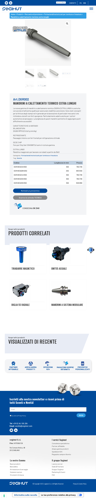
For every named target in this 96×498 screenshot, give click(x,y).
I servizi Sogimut (59, 439)
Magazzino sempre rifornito (61, 454)
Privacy (75, 484)
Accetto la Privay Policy (18, 415)
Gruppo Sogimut (58, 469)
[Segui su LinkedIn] (10, 3)
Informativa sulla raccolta (25, 495)
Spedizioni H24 (57, 452)
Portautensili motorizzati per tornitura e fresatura (62, 14)
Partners (60, 467)
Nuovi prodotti (15, 464)
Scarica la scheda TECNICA (30, 197)
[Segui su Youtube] (6, 3)
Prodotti (20, 14)
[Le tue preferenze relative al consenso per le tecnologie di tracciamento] (4, 496)
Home (13, 14)
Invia (81, 415)
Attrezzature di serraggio (19, 469)
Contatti (72, 3)
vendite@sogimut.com (23, 426)
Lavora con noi (57, 464)
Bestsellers (14, 467)
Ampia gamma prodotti (60, 449)
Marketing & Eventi (58, 472)
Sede (53, 467)
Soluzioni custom (16, 472)
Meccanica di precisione (33, 14)
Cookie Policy (82, 484)
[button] (67, 23)
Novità (19, 158)
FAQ (53, 475)
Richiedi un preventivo (30, 191)
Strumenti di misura (17, 475)
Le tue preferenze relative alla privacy (58, 495)
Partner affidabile (58, 446)
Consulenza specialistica (60, 443)
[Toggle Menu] (91, 9)
